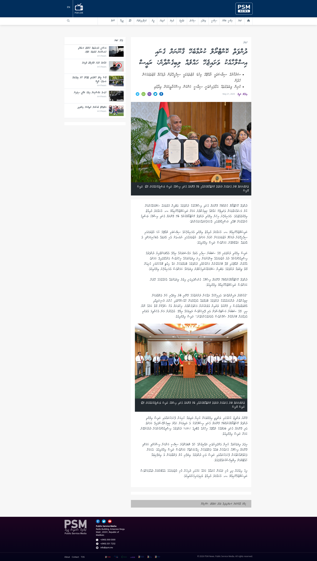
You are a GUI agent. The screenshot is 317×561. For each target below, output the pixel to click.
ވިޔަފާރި (203, 21)
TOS (83, 557)
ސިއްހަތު (192, 21)
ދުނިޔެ (172, 21)
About (67, 557)
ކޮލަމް (113, 21)
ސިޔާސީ (214, 21)
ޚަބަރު (240, 21)
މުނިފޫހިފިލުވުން (141, 21)
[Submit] (68, 20)
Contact (75, 557)
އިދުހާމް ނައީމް (242, 94)
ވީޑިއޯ (121, 21)
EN (68, 7)
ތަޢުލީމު (181, 21)
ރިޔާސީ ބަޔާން (227, 21)
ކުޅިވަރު (162, 21)
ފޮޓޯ (130, 21)
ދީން (153, 21)
